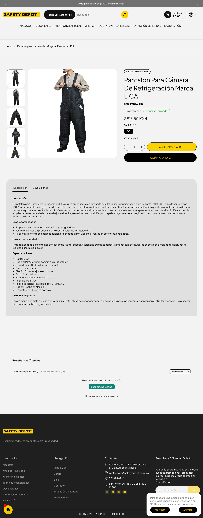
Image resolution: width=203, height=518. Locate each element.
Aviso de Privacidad (14, 470)
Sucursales (60, 467)
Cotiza (57, 473)
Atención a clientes (13, 476)
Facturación (9, 500)
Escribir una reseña (101, 386)
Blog (56, 479)
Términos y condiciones (16, 482)
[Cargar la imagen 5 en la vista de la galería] (16, 156)
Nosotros (8, 464)
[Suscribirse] (194, 490)
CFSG (120, 513)
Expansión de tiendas (66, 491)
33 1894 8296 (116, 478)
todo (9, 46)
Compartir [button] (133, 138)
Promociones (61, 497)
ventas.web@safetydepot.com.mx (129, 472)
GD (128, 131)
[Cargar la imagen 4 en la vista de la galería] (16, 136)
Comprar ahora (160, 157)
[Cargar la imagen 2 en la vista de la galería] (16, 98)
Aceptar (188, 510)
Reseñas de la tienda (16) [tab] (52, 371)
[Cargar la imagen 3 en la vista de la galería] (16, 117)
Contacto (59, 485)
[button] (198, 3)
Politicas (160, 510)
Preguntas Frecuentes (15, 494)
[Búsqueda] (124, 14)
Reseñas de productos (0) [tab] (26, 371)
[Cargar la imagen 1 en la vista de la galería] (16, 78)
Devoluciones (10, 488)
